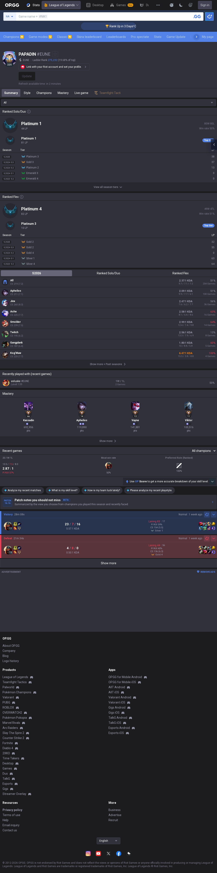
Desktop (8, 763)
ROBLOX (8, 707)
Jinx (12, 301)
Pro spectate (140, 37)
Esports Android (119, 728)
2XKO (6, 753)
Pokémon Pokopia (15, 717)
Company (9, 650)
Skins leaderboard (89, 37)
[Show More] (171, 5)
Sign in (204, 5)
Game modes (40, 37)
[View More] (158, 5)
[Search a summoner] (197, 16)
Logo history (11, 661)
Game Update (176, 37)
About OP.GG (11, 645)
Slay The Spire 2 (13, 733)
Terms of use (11, 815)
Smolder (15, 321)
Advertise (114, 815)
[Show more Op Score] (212, 481)
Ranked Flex (180, 273)
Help (5, 820)
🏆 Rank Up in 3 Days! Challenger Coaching (125, 26)
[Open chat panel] (214, 144)
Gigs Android (116, 707)
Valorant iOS (116, 702)
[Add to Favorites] (55, 54)
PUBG (6, 702)
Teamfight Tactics (15, 682)
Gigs (5, 788)
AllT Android (116, 687)
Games (7, 768)
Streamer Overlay (14, 794)
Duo (5, 773)
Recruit (113, 820)
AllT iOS (113, 692)
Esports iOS (116, 733)
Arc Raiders (10, 728)
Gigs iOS (114, 712)
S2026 (36, 273)
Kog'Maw (15, 353)
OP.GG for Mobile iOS (122, 682)
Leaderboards (116, 37)
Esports (8, 783)
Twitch (14, 332)
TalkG (6, 778)
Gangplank (16, 342)
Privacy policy (12, 810)
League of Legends (62, 5)
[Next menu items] (196, 37)
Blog (5, 656)
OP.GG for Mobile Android (125, 677)
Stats (157, 37)
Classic (64, 37)
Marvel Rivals (11, 722)
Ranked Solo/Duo (108, 273)
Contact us (10, 830)
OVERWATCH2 (12, 712)
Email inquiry (11, 825)
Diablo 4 (8, 748)
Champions (13, 37)
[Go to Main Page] (12, 5)
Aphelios (15, 290)
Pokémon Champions (17, 692)
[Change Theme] (181, 5)
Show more (108, 563)
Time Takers (11, 758)
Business (114, 810)
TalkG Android (117, 717)
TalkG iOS (114, 722)
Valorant (8, 697)
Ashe (13, 311)
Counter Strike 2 (13, 738)
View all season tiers (106, 187)
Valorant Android (119, 697)
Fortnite (8, 743)
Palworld (8, 687)
